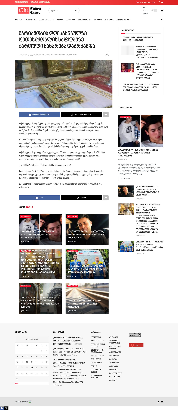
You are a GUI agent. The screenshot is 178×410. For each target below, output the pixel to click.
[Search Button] (76, 10)
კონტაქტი (34, 2)
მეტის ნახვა (126, 179)
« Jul (16, 383)
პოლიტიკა (31, 20)
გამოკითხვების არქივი (98, 345)
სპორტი (98, 20)
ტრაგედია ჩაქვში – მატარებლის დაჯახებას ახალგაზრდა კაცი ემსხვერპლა (84, 304)
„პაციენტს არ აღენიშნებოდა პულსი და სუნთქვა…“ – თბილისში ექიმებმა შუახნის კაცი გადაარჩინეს (86, 269)
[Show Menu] (162, 10)
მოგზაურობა (115, 352)
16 (46, 362)
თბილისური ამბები (96, 371)
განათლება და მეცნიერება (97, 351)
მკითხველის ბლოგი (115, 347)
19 (27, 368)
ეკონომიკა (96, 359)
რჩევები (113, 370)
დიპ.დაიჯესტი (97, 356)
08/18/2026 (72, 242)
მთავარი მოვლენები (59, 55)
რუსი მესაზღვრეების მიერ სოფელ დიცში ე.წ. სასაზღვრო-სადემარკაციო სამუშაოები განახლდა (147, 52)
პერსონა (70, 20)
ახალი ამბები (44, 55)
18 (22, 368)
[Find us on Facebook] (158, 401)
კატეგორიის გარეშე (96, 376)
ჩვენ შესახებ (44, 2)
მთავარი (19, 20)
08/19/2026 (25, 242)
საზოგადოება (84, 20)
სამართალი (114, 377)
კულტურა (113, 337)
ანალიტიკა (96, 337)
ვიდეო (94, 366)
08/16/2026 (72, 311)
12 (27, 362)
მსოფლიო (58, 20)
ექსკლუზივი (45, 20)
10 (17, 362)
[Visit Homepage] (30, 10)
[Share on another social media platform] (106, 114)
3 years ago (23, 55)
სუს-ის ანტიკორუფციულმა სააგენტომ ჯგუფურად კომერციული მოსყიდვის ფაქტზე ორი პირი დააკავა (141, 87)
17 (17, 368)
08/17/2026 (72, 276)
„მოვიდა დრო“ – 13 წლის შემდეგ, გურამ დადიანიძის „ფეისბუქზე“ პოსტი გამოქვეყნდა (37, 234)
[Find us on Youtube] (162, 401)
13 (32, 362)
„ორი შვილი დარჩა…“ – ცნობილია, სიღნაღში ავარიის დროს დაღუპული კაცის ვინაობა (86, 234)
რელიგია (109, 20)
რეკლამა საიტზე (21, 2)
